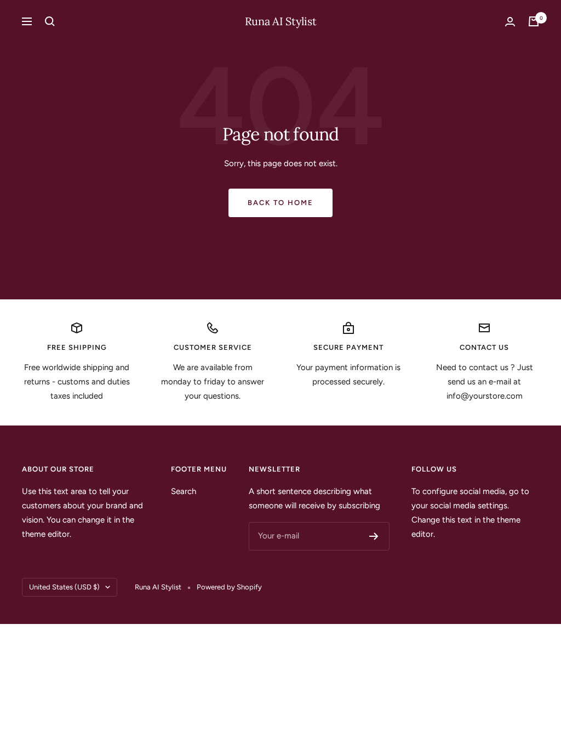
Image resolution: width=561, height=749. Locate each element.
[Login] (510, 21)
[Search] (50, 21)
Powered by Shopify (229, 587)
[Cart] (533, 21)
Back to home (280, 202)
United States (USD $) (64, 587)
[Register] (374, 536)
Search (183, 491)
